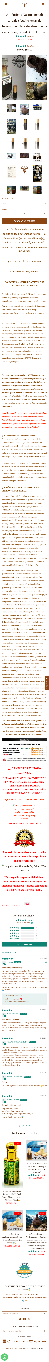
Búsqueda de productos (24, 1336)
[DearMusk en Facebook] (24, 1319)
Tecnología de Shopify (36, 1348)
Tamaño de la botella (8, 199)
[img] (7, 959)
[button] (21, 36)
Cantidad (4, 209)
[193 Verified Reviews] (24, 1279)
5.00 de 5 (30, 920)
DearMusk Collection (24, 39)
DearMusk (25, 1348)
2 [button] (23, 1126)
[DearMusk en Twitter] (20, 1319)
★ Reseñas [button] (47, 683)
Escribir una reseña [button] (24, 944)
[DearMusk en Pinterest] (28, 1319)
